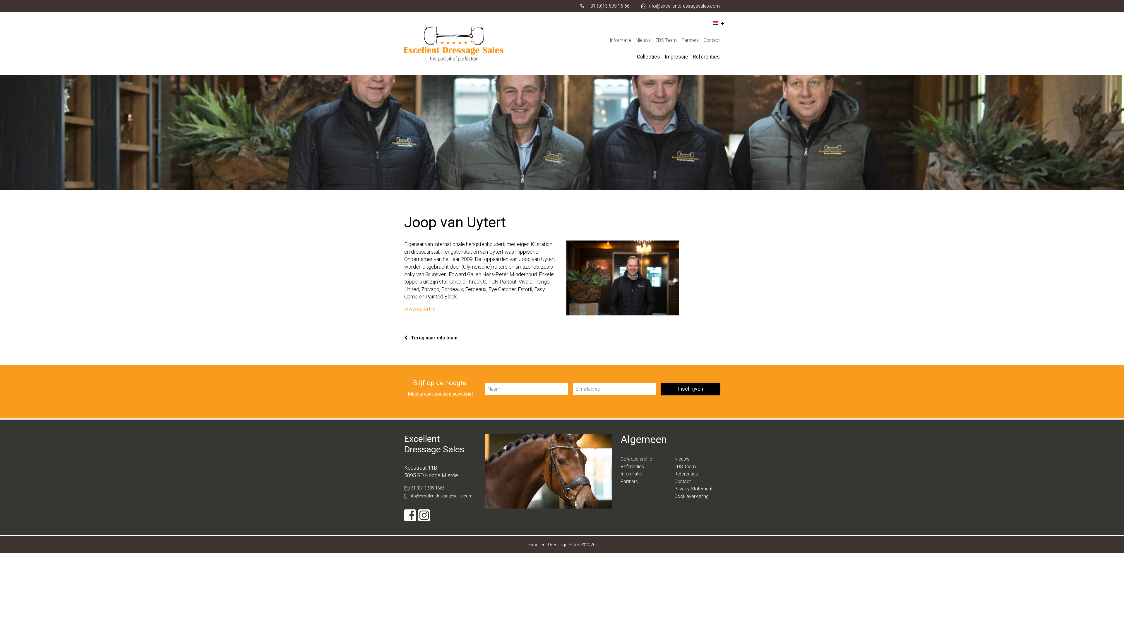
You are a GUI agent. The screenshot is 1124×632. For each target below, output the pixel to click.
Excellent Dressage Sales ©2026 (562, 544)
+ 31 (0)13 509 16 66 (608, 6)
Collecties (648, 57)
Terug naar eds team (434, 338)
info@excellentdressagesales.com (684, 6)
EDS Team (666, 40)
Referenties (706, 57)
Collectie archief (637, 459)
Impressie (676, 57)
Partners (690, 40)
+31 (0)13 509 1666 (427, 488)
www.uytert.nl (419, 309)
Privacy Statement (693, 489)
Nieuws (643, 40)
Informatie (620, 40)
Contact (711, 40)
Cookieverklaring (691, 496)
